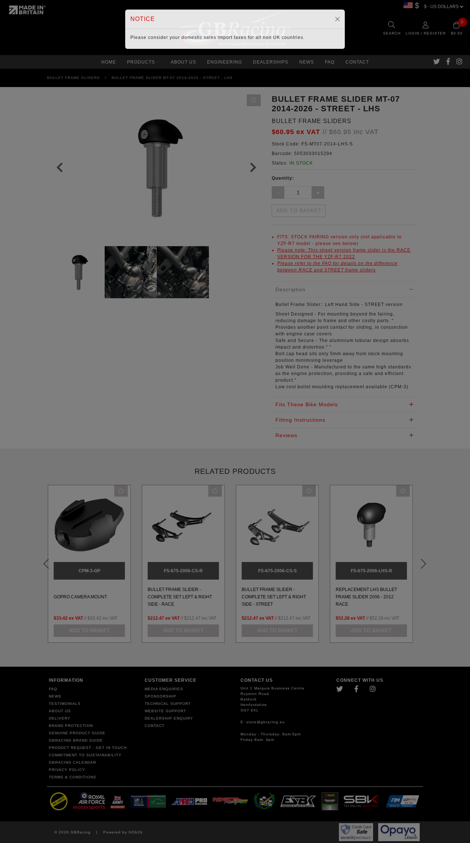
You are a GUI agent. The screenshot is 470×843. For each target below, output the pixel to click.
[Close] (337, 19)
